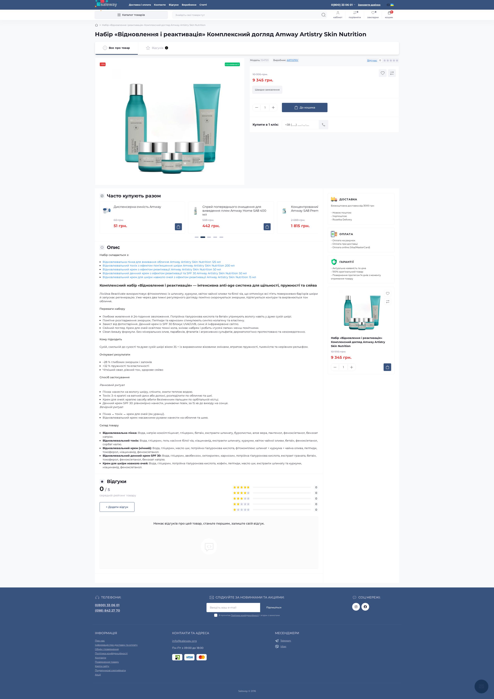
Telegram (285, 640)
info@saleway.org (184, 641)
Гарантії (346, 262)
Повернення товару (107, 661)
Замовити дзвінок (369, 4)
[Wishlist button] (383, 73)
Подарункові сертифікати (110, 670)
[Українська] (392, 5)
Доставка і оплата (140, 4)
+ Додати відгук (117, 507)
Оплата (346, 234)
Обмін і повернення (107, 649)
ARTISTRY (292, 60)
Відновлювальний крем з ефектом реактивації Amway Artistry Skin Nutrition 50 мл (162, 269)
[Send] (323, 124)
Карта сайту (102, 666)
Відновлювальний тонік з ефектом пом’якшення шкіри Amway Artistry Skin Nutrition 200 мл (169, 265)
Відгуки (174, 4)
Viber (283, 646)
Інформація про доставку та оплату (116, 644)
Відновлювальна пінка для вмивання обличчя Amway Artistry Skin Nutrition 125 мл (162, 262)
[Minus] (257, 107)
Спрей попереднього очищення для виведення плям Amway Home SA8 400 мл (234, 210)
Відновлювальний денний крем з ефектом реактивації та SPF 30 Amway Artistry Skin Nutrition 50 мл (175, 273)
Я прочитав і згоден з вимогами (249, 615)
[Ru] (389, 5)
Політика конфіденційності (245, 615)
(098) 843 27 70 (107, 610)
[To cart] (178, 226)
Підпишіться (273, 607)
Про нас (100, 640)
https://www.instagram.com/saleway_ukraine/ (356, 607)
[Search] (323, 15)
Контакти (160, 4)
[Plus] (273, 107)
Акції (98, 674)
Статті (203, 4)
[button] (197, 237)
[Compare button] (392, 73)
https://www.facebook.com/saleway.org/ (365, 607)
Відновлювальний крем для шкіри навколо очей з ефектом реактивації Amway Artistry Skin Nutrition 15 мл (179, 277)
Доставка (348, 199)
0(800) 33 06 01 (107, 605)
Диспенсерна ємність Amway (137, 207)
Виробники (189, 4)
